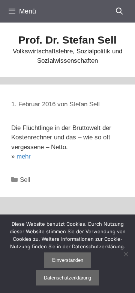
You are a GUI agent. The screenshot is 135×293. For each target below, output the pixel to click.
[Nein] (125, 254)
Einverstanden (67, 260)
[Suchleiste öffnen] (119, 11)
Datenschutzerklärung (67, 278)
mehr (23, 156)
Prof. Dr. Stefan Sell (67, 40)
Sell (25, 179)
